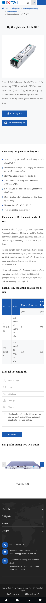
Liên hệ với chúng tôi (16, 123)
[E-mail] (17, 600)
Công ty (5, 530)
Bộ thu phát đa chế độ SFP (18, 14)
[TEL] (28, 600)
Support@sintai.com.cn (26, 554)
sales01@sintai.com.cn (28, 550)
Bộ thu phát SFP (14, 11)
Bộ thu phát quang (30, 8)
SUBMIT (12, 434)
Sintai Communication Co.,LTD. (24, 588)
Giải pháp (6, 516)
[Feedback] (40, 600)
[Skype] (5, 600)
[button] (4, 464)
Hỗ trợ (5, 523)
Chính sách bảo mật (32, 594)
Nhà (6, 8)
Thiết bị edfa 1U (23, 484)
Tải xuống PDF (15, 113)
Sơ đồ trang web (13, 594)
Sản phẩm (16, 8)
